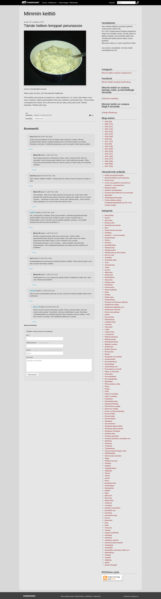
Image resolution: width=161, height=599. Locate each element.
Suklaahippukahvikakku (113, 198)
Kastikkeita (109, 285)
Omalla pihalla (110, 359)
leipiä (107, 493)
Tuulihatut (108, 446)
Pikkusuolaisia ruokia (112, 384)
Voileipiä (108, 466)
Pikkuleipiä (109, 381)
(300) (109, 136)
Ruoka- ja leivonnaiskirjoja (114, 411)
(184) (109, 156)
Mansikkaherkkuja (111, 342)
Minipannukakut (110, 188)
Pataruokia (109, 374)
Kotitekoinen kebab (112, 305)
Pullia (107, 391)
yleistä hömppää (111, 565)
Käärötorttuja (109, 319)
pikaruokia (108, 520)
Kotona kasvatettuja (112, 312)
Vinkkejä (108, 463)
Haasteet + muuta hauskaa (115, 235)
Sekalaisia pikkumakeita (113, 426)
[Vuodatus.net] (29, 596)
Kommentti (29, 357)
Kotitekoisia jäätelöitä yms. (114, 307)
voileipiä (108, 557)
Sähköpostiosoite (37, 343)
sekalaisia (108, 538)
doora (107, 481)
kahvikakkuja (109, 485)
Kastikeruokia (110, 282)
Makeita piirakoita (111, 337)
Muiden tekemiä (111, 349)
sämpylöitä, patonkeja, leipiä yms (117, 550)
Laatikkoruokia (110, 322)
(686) (109, 164)
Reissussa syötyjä (111, 409)
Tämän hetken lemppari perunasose (53, 25)
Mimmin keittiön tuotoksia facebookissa (116, 82)
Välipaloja (108, 471)
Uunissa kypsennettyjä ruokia (115, 451)
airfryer (107, 478)
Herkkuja (108, 243)
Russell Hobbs (110, 419)
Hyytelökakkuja (110, 245)
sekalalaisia (109, 545)
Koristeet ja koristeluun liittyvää (116, 302)
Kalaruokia (109, 280)
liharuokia (108, 498)
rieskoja (107, 530)
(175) (109, 124)
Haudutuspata (110, 238)
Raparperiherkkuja (111, 404)
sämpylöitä (109, 547)
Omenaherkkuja (111, 362)
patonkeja (108, 513)
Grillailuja (108, 233)
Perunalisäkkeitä (111, 379)
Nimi (28, 335)
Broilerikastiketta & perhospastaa (117, 178)
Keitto (107, 292)
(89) (108, 122)
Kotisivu (44, 350)
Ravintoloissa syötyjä (112, 406)
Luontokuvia (109, 334)
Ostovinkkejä (109, 364)
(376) (109, 134)
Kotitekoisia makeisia (112, 309)
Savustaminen (110, 424)
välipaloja (108, 560)
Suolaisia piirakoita (112, 436)
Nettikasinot (52, 2)
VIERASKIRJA (110, 453)
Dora (106, 228)
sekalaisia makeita (111, 540)
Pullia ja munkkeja (111, 394)
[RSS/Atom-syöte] (112, 578)
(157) (109, 154)
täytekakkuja (109, 552)
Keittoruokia (109, 297)
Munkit (107, 354)
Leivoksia (108, 324)
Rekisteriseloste (79, 596)
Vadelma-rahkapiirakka (113, 190)
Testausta (108, 443)
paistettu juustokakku (112, 508)
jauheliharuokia (110, 483)
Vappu (107, 458)
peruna (107, 518)
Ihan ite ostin (109, 255)
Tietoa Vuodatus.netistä (67, 596)
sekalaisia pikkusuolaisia (114, 543)
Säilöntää (108, 441)
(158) (109, 146)
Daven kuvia (109, 180)
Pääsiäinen (109, 399)
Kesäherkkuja (110, 300)
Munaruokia (109, 352)
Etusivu (44, 2)
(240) (109, 131)
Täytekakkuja (110, 448)
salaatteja (108, 535)
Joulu (107, 262)
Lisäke (107, 329)
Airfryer (107, 218)
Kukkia (107, 314)
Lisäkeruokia (39, 118)
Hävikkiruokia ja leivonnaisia (115, 252)
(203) (109, 151)
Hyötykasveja (110, 248)
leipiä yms (108, 495)
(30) (108, 139)
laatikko (107, 490)
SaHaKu (33, 212)
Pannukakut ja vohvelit (113, 369)
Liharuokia (108, 327)
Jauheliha (108, 257)
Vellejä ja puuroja (111, 461)
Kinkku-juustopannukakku (114, 175)
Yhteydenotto (97, 596)
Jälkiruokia (109, 272)
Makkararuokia (110, 339)
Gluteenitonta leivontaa (113, 230)
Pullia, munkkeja (111, 396)
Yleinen (107, 473)
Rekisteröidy (74, 2)
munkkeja (108, 505)
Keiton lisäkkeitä (111, 290)
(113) (109, 141)
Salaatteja (108, 421)
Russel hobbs (110, 416)
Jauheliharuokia (110, 260)
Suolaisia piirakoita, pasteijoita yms (118, 438)
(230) (109, 166)
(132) (109, 129)
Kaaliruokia (109, 275)
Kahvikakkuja (109, 277)
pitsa (106, 523)
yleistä (107, 562)
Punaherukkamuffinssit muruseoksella (119, 193)
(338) (109, 161)
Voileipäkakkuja (110, 468)
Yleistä (107, 476)
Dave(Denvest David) (113, 225)
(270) (109, 159)
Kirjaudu (112, 2)
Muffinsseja (109, 347)
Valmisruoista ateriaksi (113, 456)
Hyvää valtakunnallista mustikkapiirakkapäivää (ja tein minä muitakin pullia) (118, 202)
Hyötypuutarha (110, 250)
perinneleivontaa (111, 515)
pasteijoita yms (110, 510)
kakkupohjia (109, 488)
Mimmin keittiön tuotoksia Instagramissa (117, 73)
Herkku (107, 240)
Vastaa (31, 149)
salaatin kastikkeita (112, 533)
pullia (107, 525)
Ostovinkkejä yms (111, 366)
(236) (109, 149)
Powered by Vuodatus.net (131, 596)
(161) (109, 126)
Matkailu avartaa (111, 344)
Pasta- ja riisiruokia (112, 371)
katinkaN (33, 291)
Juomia (107, 270)
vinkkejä (108, 555)
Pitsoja (107, 389)
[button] (57, 2)
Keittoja (107, 295)
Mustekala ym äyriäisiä (113, 357)
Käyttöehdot (88, 596)
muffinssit (108, 503)
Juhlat (107, 267)
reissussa (108, 528)
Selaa (63, 2)
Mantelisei (108, 195)
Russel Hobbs (110, 414)
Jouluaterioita (110, 265)
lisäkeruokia (109, 500)
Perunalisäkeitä (110, 376)
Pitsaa (107, 386)
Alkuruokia (108, 220)
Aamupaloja (109, 215)
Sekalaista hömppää (112, 431)
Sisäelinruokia (110, 433)
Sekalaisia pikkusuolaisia (114, 428)
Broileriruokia (109, 223)
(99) (108, 144)
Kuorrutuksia (109, 317)
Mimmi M (36, 307)
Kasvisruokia (109, 287)
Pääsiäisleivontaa (111, 401)
